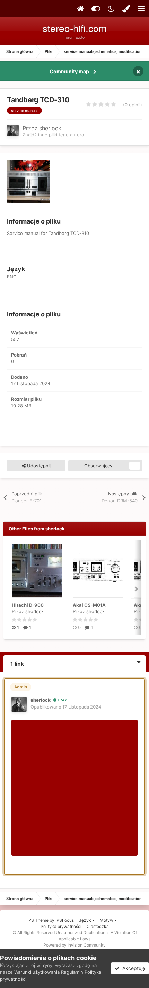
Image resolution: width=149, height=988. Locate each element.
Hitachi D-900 (28, 605)
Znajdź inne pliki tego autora (53, 134)
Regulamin (72, 972)
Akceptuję (132, 968)
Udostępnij (38, 465)
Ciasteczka (98, 926)
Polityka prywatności (61, 926)
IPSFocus (64, 920)
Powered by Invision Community (74, 945)
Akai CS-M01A (89, 605)
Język (85, 920)
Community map (69, 71)
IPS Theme (38, 920)
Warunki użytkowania (37, 972)
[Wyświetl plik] (37, 571)
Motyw (107, 920)
